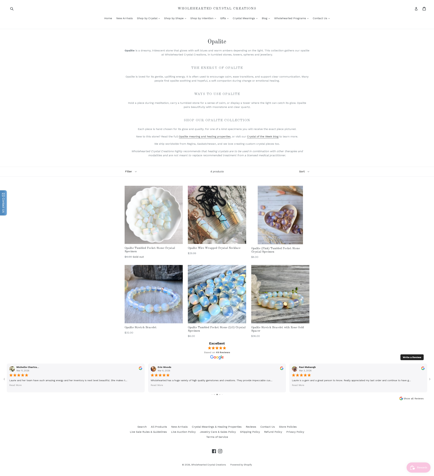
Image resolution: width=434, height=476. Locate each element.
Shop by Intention (204, 18)
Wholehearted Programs (292, 18)
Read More (298, 385)
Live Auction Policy (183, 431)
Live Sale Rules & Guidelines (148, 431)
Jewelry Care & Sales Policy (218, 431)
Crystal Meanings (246, 18)
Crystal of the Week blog (263, 136)
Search (142, 426)
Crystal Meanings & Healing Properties (217, 426)
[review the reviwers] (423, 369)
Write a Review (412, 357)
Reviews (251, 426)
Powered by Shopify (241, 464)
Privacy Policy (295, 431)
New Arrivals (124, 18)
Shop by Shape (176, 18)
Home (108, 18)
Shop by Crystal (149, 18)
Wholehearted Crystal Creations (217, 8)
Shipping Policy (250, 431)
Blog (267, 18)
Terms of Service (217, 437)
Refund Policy (273, 431)
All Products (159, 426)
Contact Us (322, 18)
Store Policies (288, 426)
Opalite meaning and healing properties (205, 136)
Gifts (225, 18)
